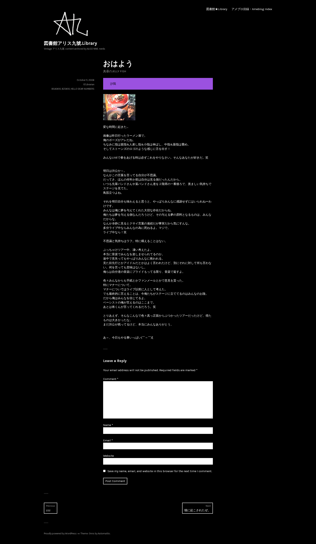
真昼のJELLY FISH (114, 71)
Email (108, 440)
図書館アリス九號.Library (70, 43)
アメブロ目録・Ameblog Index (252, 9)
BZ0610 (66, 88)
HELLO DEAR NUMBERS (82, 88)
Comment (110, 379)
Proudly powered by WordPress (60, 533)
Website (108, 455)
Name (108, 425)
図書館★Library (216, 9)
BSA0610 (56, 88)
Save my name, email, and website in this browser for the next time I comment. (160, 471)
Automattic (104, 533)
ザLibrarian (88, 84)
